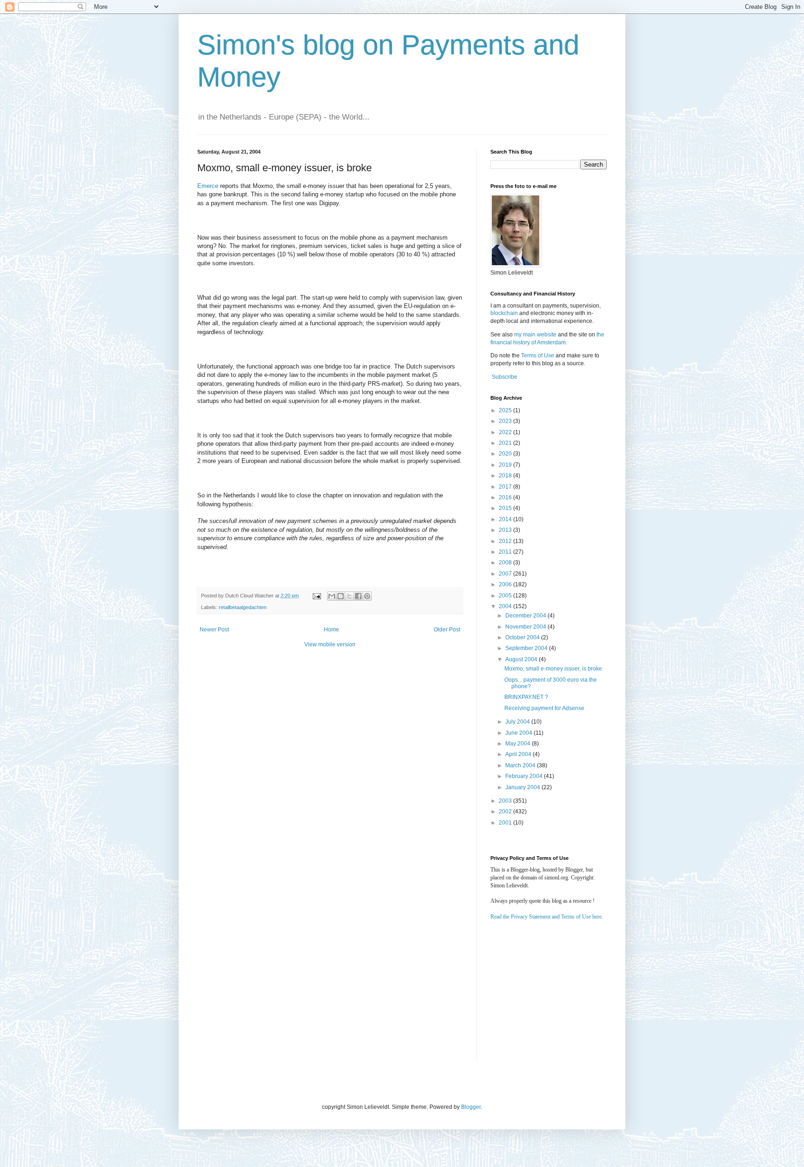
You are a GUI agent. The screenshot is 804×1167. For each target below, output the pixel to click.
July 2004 (518, 721)
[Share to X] (349, 596)
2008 (506, 562)
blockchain (504, 313)
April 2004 (519, 754)
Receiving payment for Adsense (544, 708)
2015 (506, 508)
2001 (506, 822)
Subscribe (504, 377)
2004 (506, 606)
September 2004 (527, 648)
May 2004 (518, 743)
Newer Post (214, 629)
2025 (506, 410)
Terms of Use (537, 355)
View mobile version (329, 644)
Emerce (207, 185)
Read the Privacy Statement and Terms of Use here (546, 916)
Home (331, 629)
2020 (506, 453)
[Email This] (331, 596)
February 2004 (524, 776)
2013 (506, 530)
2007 (506, 573)
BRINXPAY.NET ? (526, 697)
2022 (506, 432)
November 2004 (526, 627)
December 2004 (526, 615)
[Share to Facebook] (358, 596)
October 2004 (523, 637)
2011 (506, 552)
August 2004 (522, 659)
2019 (506, 465)
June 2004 (519, 733)
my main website (535, 334)
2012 (506, 541)
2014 (506, 519)
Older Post (447, 629)
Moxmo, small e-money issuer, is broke (553, 668)
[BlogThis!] (340, 596)
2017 (506, 486)
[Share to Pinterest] (367, 596)
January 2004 (523, 787)
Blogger (471, 1107)
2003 (506, 801)
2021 (506, 443)
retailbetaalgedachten (243, 607)
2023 (506, 421)
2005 (506, 595)
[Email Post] (316, 595)
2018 (506, 475)
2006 (506, 584)
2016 (506, 497)
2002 (506, 811)
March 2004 (521, 765)
